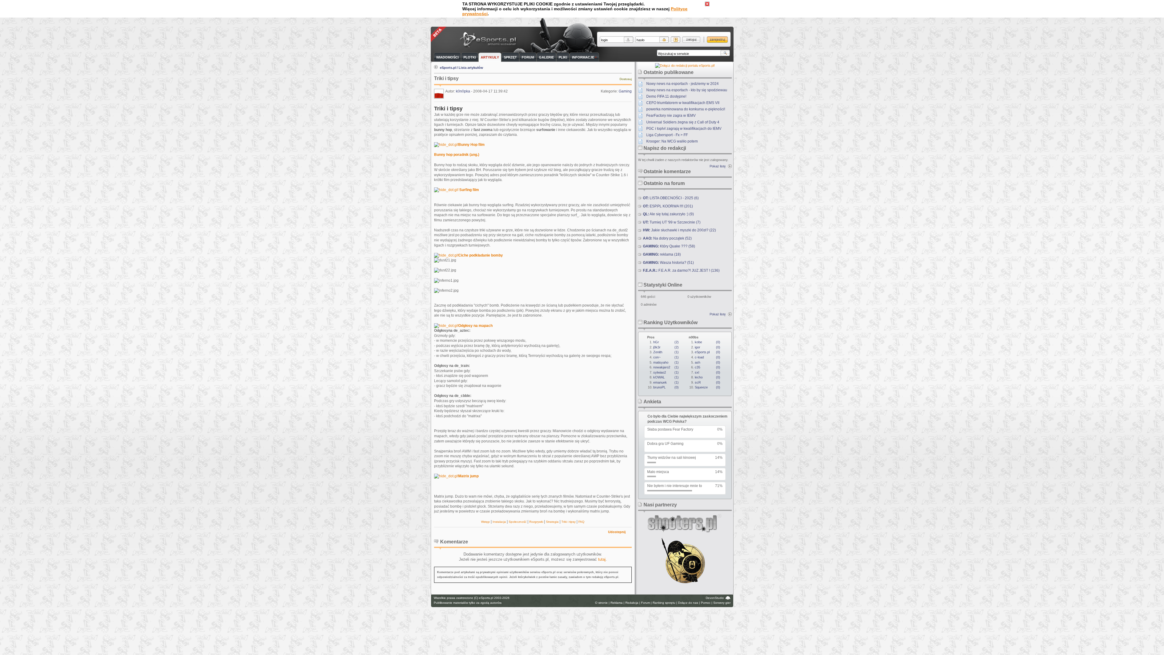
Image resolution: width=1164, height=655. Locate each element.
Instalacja (499, 521)
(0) (666, 387)
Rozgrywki (536, 521)
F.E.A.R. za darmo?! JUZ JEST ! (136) (681, 270)
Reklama (616, 602)
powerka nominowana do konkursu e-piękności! (685, 109)
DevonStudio (715, 598)
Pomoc (706, 602)
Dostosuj (626, 79)
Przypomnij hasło (675, 39)
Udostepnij (617, 532)
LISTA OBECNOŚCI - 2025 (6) (671, 198)
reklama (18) (662, 254)
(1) (666, 352)
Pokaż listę (718, 166)
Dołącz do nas (688, 602)
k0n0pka (463, 91)
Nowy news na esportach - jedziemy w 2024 (682, 84)
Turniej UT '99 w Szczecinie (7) (672, 222)
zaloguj (691, 39)
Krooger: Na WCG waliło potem (672, 141)
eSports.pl (448, 67)
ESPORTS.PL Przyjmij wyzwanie (489, 40)
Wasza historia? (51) (668, 262)
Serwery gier (722, 602)
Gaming (625, 91)
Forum (645, 602)
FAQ (581, 521)
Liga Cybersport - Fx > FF (667, 135)
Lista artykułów (471, 67)
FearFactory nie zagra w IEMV (671, 115)
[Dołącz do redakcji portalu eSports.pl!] (685, 65)
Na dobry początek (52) (667, 238)
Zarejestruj (717, 39)
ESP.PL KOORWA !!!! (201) (668, 206)
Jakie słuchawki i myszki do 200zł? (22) (679, 230)
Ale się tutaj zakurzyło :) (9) (668, 214)
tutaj (602, 559)
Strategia (552, 521)
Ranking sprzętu (664, 602)
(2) (666, 342)
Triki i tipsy (568, 521)
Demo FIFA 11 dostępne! (666, 96)
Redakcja (631, 602)
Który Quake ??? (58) (669, 246)
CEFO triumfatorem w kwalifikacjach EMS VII (682, 103)
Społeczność (518, 521)
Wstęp (485, 521)
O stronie (601, 602)
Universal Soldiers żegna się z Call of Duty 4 (682, 122)
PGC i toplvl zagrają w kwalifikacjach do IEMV (683, 128)
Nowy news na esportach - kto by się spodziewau (686, 90)
